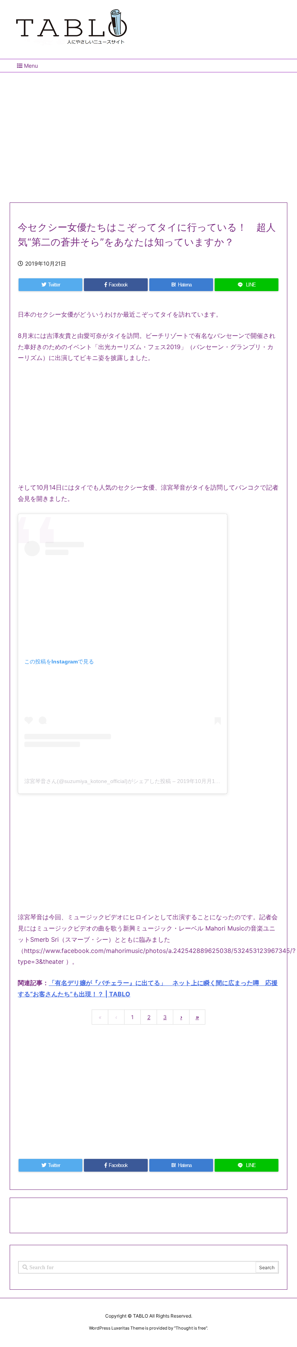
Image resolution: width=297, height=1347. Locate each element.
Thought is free (191, 1328)
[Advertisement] (148, 134)
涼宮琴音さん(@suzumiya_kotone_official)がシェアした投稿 (97, 781)
